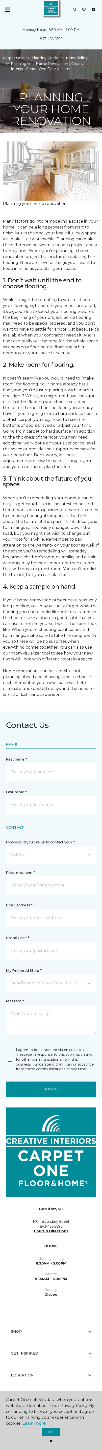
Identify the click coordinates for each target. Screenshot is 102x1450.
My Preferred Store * (23, 970)
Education (22, 1375)
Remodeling (77, 58)
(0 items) (93, 9)
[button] (74, 9)
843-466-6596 (51, 39)
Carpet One (13, 58)
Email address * (19, 905)
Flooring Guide (45, 58)
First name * (16, 759)
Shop (16, 1331)
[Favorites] (84, 9)
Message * (15, 1001)
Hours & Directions (51, 1231)
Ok (50, 1432)
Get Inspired (24, 1353)
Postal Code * (17, 938)
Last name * (16, 792)
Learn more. (34, 1423)
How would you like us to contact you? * (40, 842)
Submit (51, 1089)
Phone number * (20, 872)
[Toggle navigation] (7, 10)
